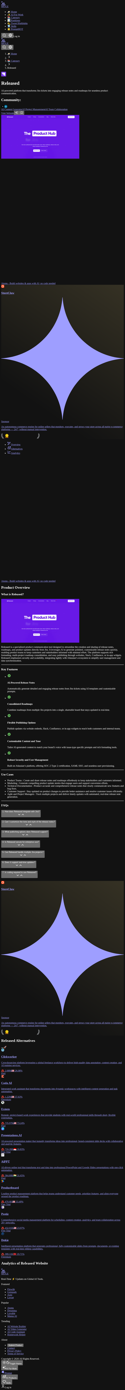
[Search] (4, 35)
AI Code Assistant (16, 1332)
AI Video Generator (17, 1329)
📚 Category (13, 61)
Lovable (11, 1313)
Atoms (10, 1308)
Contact (11, 1348)
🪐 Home (12, 53)
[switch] (2, 1047)
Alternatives (17, 449)
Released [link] (11, 68)
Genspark (12, 1292)
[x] (2, 106)
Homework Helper (16, 1334)
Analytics (15, 453)
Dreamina (12, 1310)
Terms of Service (15, 1353)
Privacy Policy (14, 1351)
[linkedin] (5, 106)
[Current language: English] (10, 35)
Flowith (11, 1289)
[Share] (16, 113)
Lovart (10, 1297)
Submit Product (15, 1345)
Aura (9, 1295)
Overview (16, 444)
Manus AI (12, 1316)
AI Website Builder (16, 1326)
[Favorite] (21, 113)
